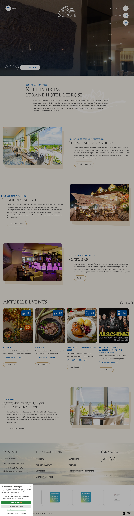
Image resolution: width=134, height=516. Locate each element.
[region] (16, 494)
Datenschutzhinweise (12, 513)
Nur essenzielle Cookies (16, 506)
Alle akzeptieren (15, 502)
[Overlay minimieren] (30, 486)
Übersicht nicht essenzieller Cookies (16, 510)
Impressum (23, 513)
